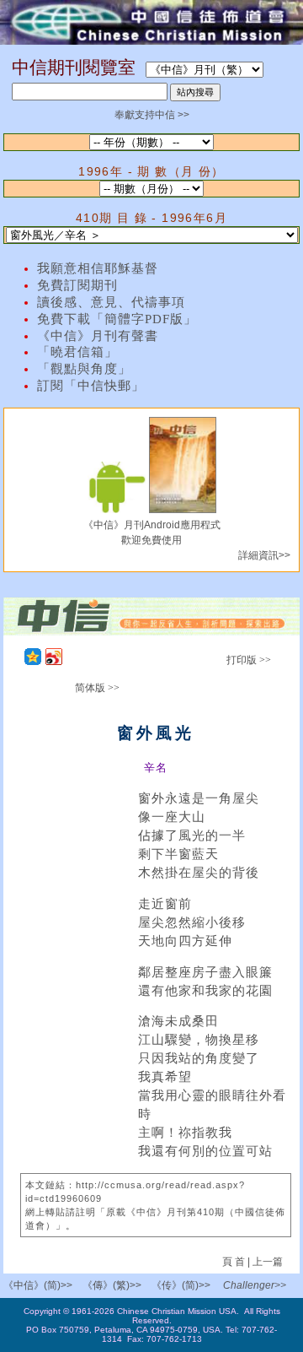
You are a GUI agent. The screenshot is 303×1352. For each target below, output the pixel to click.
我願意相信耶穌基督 (97, 268)
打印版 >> (248, 660)
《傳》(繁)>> (111, 1285)
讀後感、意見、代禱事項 (111, 302)
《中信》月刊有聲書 (97, 336)
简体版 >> (97, 688)
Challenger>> (254, 1285)
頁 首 (234, 1262)
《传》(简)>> (181, 1285)
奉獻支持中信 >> (151, 115)
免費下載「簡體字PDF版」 (117, 319)
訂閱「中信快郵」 (91, 385)
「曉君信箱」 (77, 352)
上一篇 (267, 1262)
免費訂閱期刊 (77, 285)
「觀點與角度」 (84, 369)
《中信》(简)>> (37, 1285)
